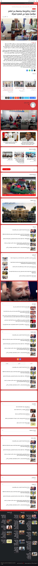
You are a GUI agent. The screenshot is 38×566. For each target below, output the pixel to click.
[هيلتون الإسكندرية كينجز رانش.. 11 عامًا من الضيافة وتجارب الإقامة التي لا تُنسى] (33, 249)
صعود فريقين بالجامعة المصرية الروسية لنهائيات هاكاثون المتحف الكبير (19, 88)
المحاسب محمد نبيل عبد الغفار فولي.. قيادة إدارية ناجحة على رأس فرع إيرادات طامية (23, 258)
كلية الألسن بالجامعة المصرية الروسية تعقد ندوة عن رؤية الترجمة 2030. (25, 121)
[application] (19, 186)
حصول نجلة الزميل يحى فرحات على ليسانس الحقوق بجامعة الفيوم (31, 159)
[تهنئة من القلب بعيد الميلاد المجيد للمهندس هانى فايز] (33, 308)
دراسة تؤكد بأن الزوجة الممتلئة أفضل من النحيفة (22, 414)
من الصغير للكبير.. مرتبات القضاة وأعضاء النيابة (23, 406)
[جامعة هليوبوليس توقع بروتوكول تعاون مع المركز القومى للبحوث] (30, 84)
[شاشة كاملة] (3, 195)
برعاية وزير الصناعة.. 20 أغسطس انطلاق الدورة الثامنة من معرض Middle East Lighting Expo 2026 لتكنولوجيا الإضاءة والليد (16, 235)
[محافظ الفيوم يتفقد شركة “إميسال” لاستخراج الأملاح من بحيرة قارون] (22, 541)
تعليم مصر (30, 6)
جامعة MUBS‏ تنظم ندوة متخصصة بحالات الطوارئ (7, 159)
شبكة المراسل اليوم (20, 563)
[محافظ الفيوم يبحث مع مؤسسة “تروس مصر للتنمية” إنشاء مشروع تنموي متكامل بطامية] (22, 532)
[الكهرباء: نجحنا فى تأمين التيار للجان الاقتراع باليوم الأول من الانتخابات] (22, 548)
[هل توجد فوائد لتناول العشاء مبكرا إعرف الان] (22, 516)
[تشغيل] (34, 195)
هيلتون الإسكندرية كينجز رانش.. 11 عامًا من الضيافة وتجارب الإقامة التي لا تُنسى (18, 247)
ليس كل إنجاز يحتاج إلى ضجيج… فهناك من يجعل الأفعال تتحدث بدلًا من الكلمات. (24, 266)
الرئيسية (34, 6)
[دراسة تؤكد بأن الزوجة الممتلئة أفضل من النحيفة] (33, 415)
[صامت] (5, 195)
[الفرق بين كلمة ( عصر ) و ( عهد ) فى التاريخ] (33, 424)
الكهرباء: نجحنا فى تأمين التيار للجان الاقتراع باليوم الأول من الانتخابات (16, 549)
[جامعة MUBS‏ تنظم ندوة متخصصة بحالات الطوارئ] (7, 154)
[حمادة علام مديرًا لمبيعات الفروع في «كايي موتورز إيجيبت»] (33, 231)
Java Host (6, 562)
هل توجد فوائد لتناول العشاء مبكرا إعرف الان (16, 516)
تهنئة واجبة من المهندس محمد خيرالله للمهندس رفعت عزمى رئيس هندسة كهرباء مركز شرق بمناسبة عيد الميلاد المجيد (17, 312)
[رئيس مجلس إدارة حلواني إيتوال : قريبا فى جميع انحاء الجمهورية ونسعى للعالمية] (33, 420)
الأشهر (19, 363)
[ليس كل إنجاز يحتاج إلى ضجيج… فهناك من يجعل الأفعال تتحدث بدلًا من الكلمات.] (5, 268)
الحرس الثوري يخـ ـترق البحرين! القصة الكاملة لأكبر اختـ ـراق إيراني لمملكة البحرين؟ (21, 300)
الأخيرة (31, 363)
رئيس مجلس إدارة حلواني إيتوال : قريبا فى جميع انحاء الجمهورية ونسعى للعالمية (17, 418)
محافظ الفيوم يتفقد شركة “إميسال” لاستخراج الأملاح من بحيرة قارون (16, 542)
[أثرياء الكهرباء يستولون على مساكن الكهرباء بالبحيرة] (33, 411)
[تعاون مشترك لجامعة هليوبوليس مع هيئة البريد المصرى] (5, 277)
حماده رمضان (32, 16)
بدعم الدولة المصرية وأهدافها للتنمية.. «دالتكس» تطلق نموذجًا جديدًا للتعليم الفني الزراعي (19, 220)
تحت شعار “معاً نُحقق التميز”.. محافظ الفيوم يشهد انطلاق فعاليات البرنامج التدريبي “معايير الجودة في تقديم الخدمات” (16, 524)
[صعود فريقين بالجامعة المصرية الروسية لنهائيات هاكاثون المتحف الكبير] (19, 84)
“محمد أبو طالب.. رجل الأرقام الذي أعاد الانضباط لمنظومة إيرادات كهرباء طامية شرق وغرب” (16, 324)
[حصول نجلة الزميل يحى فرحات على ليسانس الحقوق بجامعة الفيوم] (31, 154)
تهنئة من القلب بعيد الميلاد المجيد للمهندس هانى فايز (21, 307)
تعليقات (7, 363)
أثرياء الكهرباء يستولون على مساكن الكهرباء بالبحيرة (22, 409)
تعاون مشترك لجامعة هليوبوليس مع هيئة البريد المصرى (27, 276)
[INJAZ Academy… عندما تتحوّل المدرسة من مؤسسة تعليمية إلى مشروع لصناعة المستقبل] (33, 240)
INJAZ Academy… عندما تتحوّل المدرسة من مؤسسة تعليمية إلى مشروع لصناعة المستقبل (16, 238)
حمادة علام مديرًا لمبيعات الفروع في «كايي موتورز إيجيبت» (21, 229)
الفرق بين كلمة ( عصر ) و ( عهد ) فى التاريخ (23, 422)
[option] (19, 120)
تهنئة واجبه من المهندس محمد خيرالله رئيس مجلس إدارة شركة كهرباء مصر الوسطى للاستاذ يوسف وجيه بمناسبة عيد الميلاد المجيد (17, 320)
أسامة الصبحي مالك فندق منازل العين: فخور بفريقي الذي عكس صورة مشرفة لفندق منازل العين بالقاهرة (22, 272)
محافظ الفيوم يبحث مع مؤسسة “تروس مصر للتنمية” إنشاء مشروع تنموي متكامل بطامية (16, 534)
